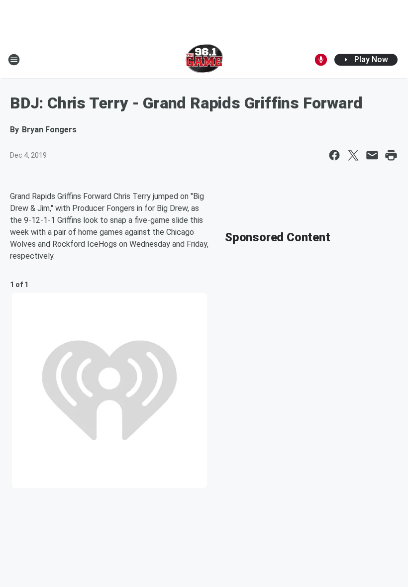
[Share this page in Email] (372, 155)
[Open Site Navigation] (14, 60)
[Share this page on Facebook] (334, 155)
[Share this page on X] (353, 155)
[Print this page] (391, 155)
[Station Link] (204, 60)
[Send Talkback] (321, 60)
